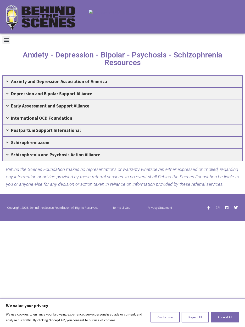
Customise (165, 317)
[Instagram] (218, 207)
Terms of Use (121, 207)
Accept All (225, 317)
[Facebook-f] (209, 207)
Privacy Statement (159, 207)
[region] (122, 313)
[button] (6, 40)
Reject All (195, 317)
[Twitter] (236, 207)
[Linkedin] (227, 207)
